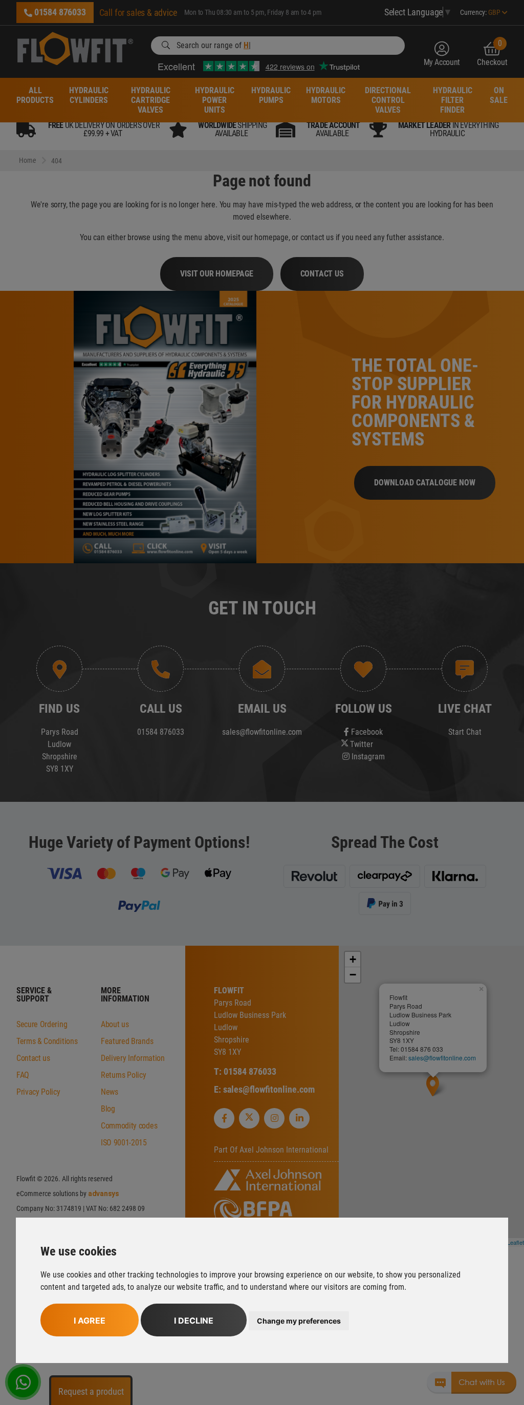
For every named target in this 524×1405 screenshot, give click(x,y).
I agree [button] (89, 1320)
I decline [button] (193, 1320)
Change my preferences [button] (299, 1320)
